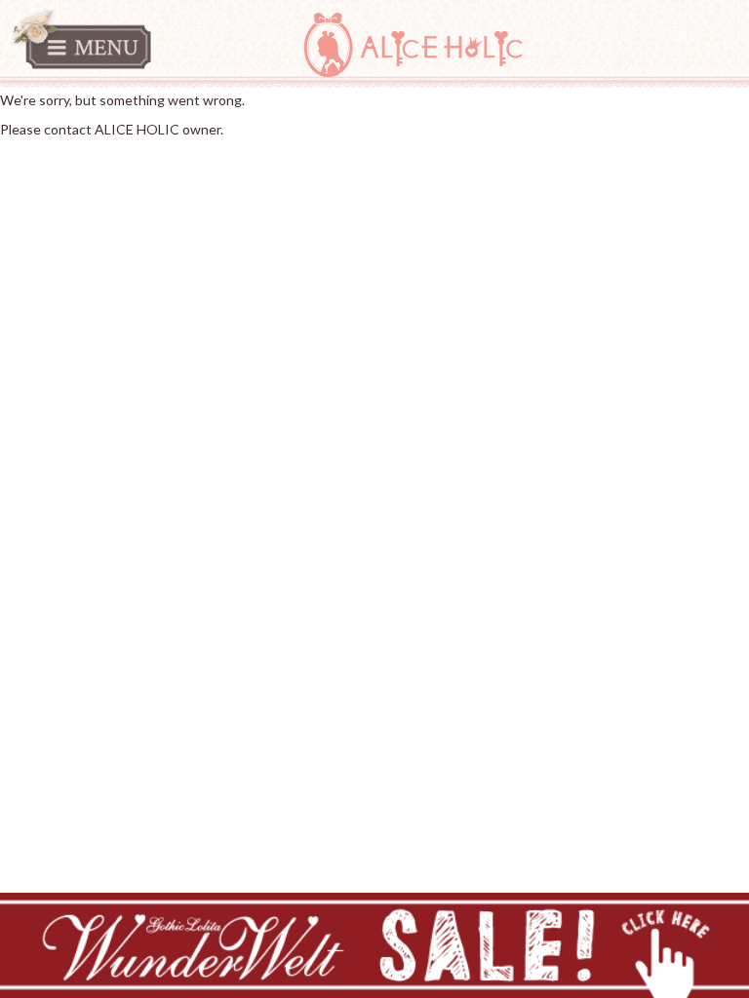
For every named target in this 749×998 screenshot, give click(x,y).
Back (42, 159)
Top (11, 159)
